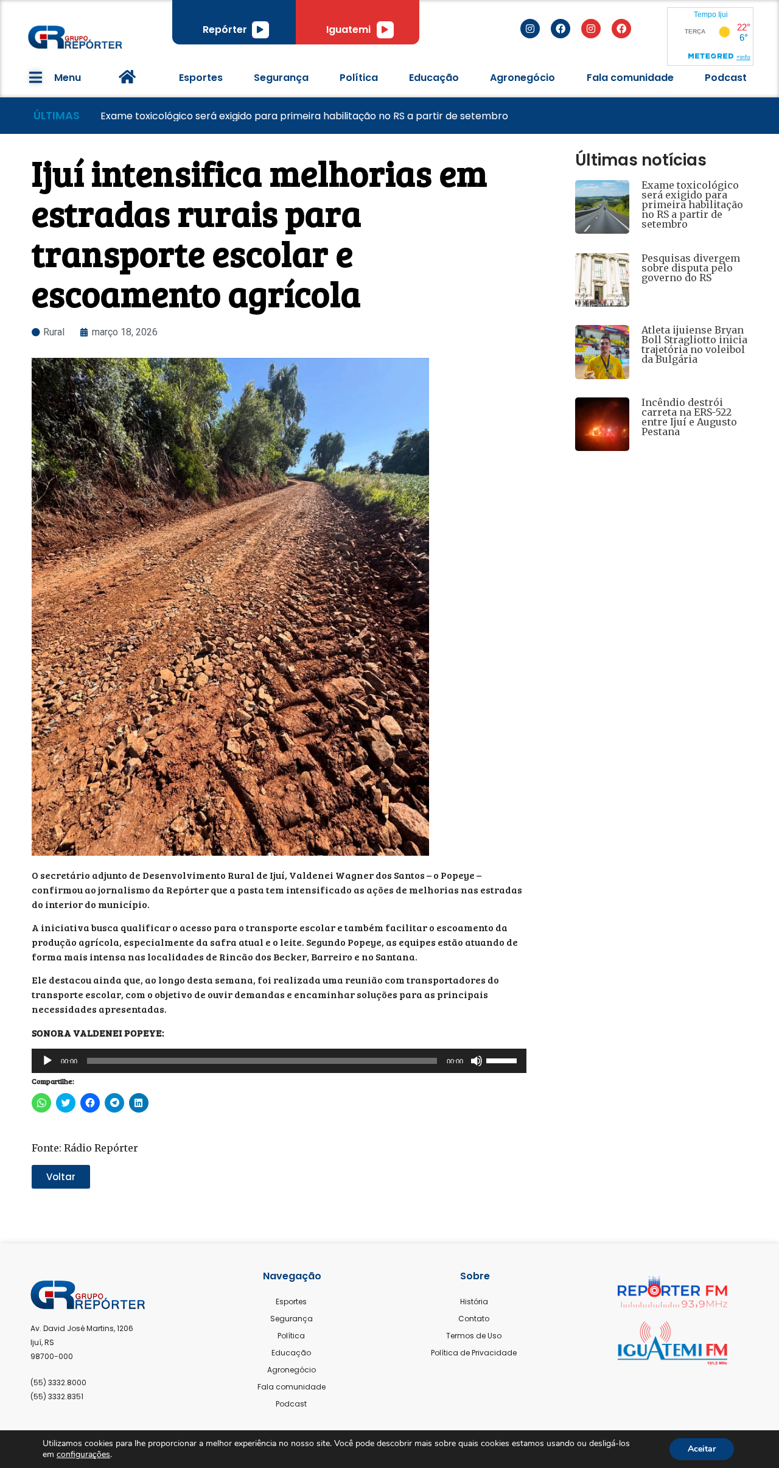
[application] (260, 29)
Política (359, 78)
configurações (83, 1454)
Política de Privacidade (474, 1352)
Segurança (281, 78)
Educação (434, 78)
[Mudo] (476, 1061)
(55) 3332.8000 (58, 1382)
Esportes (201, 78)
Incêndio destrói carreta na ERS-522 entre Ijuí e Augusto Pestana (689, 417)
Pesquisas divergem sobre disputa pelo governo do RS (690, 268)
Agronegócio (522, 78)
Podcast (726, 78)
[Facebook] (560, 28)
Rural (54, 332)
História (474, 1301)
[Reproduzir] (260, 29)
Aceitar (702, 1449)
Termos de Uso (473, 1335)
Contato (473, 1318)
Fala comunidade (630, 78)
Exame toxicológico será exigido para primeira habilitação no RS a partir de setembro (692, 204)
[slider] (503, 1060)
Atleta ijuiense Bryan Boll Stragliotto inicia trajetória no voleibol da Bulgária (694, 344)
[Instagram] (530, 28)
